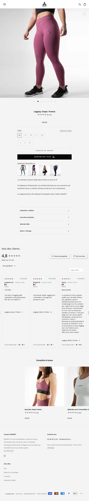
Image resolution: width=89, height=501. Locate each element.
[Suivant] (55, 101)
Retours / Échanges (25, 231)
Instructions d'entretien (27, 217)
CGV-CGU (19, 494)
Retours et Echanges (11, 472)
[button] (20, 345)
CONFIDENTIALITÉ (29, 494)
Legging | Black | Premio (41, 312)
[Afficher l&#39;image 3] (43, 101)
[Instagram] (5, 455)
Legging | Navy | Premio (12, 312)
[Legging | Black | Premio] (44, 166)
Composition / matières (27, 210)
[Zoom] (84, 14)
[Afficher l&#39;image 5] (48, 101)
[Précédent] (33, 101)
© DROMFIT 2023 (9, 494)
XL (42, 135)
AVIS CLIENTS (41, 494)
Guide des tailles (66, 131)
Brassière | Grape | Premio (33, 410)
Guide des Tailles (10, 480)
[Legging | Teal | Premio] (22, 166)
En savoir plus (9, 451)
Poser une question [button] (60, 256)
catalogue (50, 448)
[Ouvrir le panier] (85, 4)
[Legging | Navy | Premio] (55, 166)
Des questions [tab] (8, 266)
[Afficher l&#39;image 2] (40, 101)
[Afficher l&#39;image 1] (38, 101)
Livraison (7, 476)
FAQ (5, 468)
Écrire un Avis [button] (80, 256)
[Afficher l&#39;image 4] (45, 101)
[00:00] (44, 53)
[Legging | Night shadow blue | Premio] (33, 166)
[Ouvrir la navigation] (4, 4)
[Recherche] (80, 4)
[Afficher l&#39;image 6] (51, 101)
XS (19, 135)
